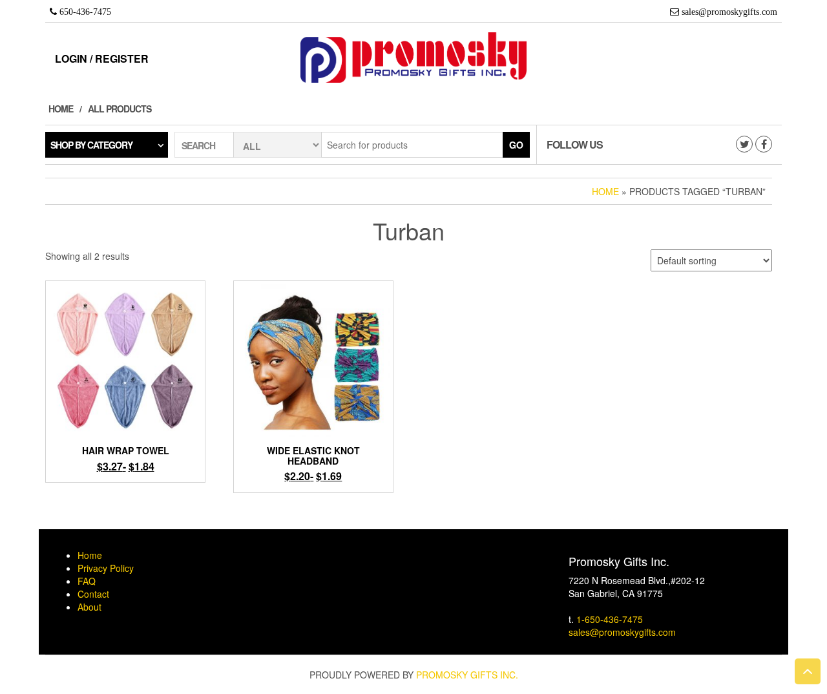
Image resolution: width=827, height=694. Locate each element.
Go (516, 144)
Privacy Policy (106, 568)
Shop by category (91, 144)
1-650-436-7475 (609, 619)
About (89, 606)
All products (119, 108)
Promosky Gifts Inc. (467, 674)
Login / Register (102, 58)
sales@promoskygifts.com (622, 632)
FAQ (87, 580)
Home (60, 108)
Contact (93, 593)
